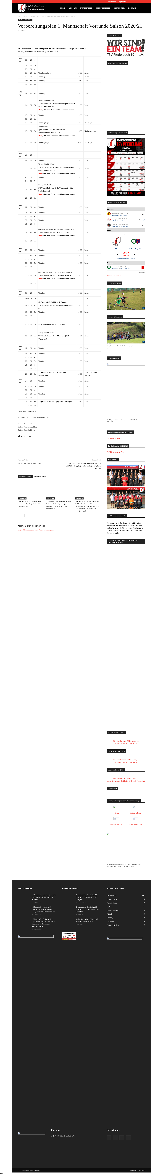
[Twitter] (139, 1)
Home (62, 8)
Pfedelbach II (124, 226)
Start (19, 16)
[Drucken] (56, 40)
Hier (40, 110)
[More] (62, 40)
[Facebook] (131, 1)
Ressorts (73, 8)
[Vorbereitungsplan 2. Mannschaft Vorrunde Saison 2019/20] (68, 922)
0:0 (140, 219)
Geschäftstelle (103, 8)
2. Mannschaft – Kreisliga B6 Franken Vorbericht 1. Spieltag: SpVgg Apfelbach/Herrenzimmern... (44, 909)
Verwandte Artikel (25, 477)
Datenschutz (112, 2)
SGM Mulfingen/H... (135, 249)
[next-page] (23, 515)
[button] (142, 8)
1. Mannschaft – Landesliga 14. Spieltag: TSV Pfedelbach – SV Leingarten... (86, 897)
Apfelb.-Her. (115, 226)
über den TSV (119, 8)
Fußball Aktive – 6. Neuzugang (29, 463)
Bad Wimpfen (115, 221)
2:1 (143, 214)
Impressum (122, 2)
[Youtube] (143, 1)
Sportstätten (86, 8)
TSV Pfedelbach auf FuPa (114, 275)
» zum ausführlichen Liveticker (126, 258)
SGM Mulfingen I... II (127, 268)
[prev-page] (19, 515)
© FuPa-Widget (141, 272)
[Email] (51, 40)
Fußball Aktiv (35, 16)
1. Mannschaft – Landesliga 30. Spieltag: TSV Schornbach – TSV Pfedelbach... (87, 909)
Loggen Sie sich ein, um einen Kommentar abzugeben (36, 530)
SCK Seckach (123, 215)
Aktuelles (25, 16)
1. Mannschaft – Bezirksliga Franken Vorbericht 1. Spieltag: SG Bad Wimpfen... (44, 897)
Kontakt (132, 8)
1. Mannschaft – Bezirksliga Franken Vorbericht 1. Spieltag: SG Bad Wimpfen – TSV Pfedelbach (31, 504)
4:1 (143, 225)
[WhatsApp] (45, 40)
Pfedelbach (115, 215)
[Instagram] (135, 1)
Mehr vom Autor (40, 477)
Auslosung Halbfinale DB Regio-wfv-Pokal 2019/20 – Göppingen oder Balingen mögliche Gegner (83, 465)
